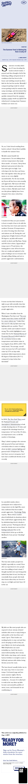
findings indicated (7, 530)
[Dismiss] (25, 769)
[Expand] (20, 769)
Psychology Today (20, 512)
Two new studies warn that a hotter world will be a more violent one (14, 318)
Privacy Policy (9, 763)
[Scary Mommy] (6, 4)
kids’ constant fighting (15, 449)
